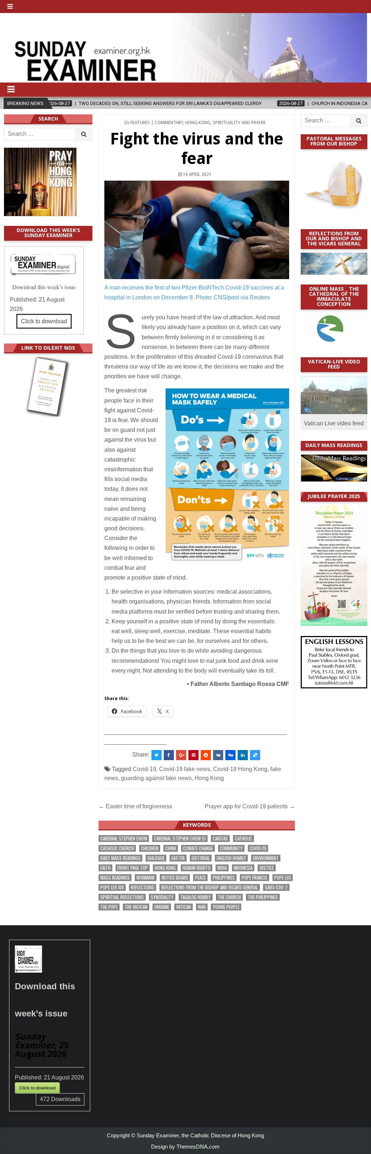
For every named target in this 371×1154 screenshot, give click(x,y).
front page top (132, 867)
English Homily (231, 858)
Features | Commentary (156, 122)
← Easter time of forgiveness (135, 806)
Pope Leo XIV (112, 887)
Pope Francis (254, 877)
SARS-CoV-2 (276, 887)
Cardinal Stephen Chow (123, 838)
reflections (142, 887)
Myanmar (146, 877)
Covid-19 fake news (184, 769)
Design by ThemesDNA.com (185, 1147)
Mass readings (115, 877)
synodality (162, 897)
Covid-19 (144, 769)
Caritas (220, 838)
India (222, 867)
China (170, 848)
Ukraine (161, 907)
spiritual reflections (122, 897)
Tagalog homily (195, 897)
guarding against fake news (156, 778)
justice (266, 867)
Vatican (183, 907)
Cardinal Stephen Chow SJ (180, 838)
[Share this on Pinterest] (193, 755)
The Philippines (263, 897)
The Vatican (136, 907)
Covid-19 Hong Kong (240, 769)
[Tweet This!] (156, 755)
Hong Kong (197, 122)
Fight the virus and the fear (196, 148)
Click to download (44, 321)
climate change (198, 848)
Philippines (224, 877)
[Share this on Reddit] (206, 755)
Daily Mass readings (120, 858)
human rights (196, 867)
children (149, 848)
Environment (266, 858)
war (202, 907)
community (231, 848)
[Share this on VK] (218, 755)
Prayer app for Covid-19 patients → (250, 806)
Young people (226, 907)
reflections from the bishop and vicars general (209, 887)
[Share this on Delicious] (255, 755)
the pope (109, 907)
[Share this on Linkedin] (243, 755)
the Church (229, 897)
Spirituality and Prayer (239, 122)
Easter (178, 858)
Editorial (201, 858)
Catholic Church (117, 848)
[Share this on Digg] (230, 755)
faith (105, 867)
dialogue (155, 858)
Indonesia (243, 867)
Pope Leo (282, 877)
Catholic (243, 838)
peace (200, 877)
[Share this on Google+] (181, 755)
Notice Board (175, 877)
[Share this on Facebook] (169, 755)
